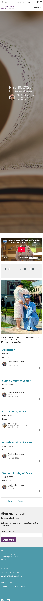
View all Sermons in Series (12, 501)
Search (18, 2)
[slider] (13, 269)
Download (9, 274)
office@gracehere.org (16, 576)
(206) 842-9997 (29, 2)
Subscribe (8, 539)
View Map (5, 562)
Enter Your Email (8, 531)
